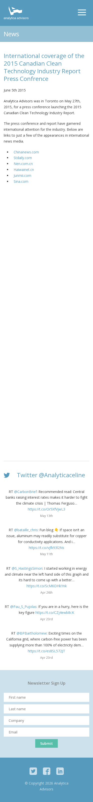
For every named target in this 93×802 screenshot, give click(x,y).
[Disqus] (46, 260)
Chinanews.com (26, 152)
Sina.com (21, 181)
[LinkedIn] (60, 771)
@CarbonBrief (25, 491)
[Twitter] (33, 771)
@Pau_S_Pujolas (23, 606)
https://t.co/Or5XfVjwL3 (46, 509)
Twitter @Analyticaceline (51, 475)
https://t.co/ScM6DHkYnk (47, 585)
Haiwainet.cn (24, 169)
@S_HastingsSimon (27, 568)
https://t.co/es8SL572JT (46, 651)
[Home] (16, 13)
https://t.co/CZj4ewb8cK (54, 612)
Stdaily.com (23, 157)
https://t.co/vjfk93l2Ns (46, 547)
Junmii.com (22, 175)
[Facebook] (46, 771)
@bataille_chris (26, 530)
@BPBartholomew (32, 633)
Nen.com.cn (23, 163)
